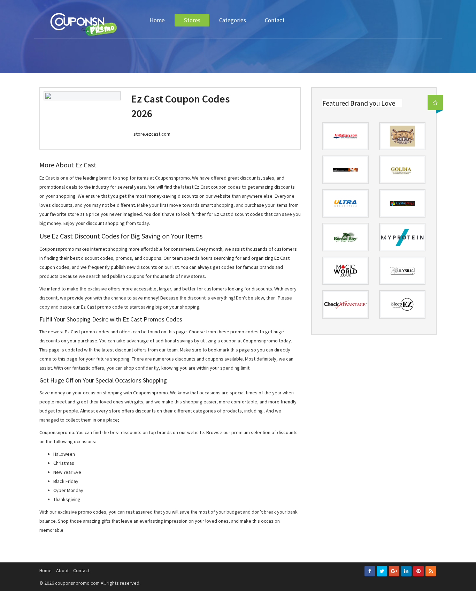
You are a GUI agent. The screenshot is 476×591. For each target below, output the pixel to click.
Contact (275, 20)
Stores (192, 20)
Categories (232, 20)
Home (157, 20)
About (62, 570)
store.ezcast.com (151, 134)
